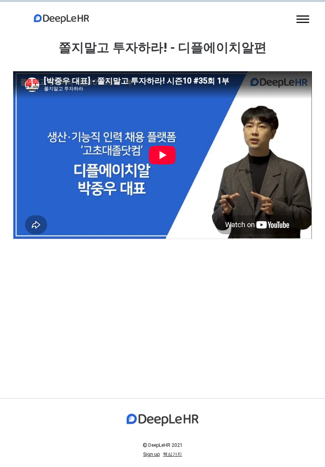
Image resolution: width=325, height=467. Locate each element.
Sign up (151, 454)
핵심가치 (172, 454)
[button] (302, 19)
